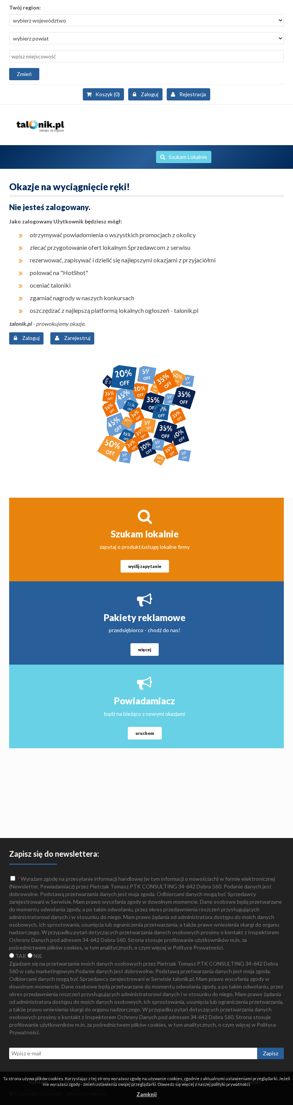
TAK (20, 956)
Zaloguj (149, 94)
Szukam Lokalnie (188, 157)
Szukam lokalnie (145, 533)
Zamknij (147, 1094)
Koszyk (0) (107, 94)
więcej (144, 649)
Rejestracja (192, 94)
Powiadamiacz (144, 700)
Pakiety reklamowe (144, 617)
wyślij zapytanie (144, 566)
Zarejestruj (76, 338)
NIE (37, 956)
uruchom (144, 733)
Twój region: (25, 7)
